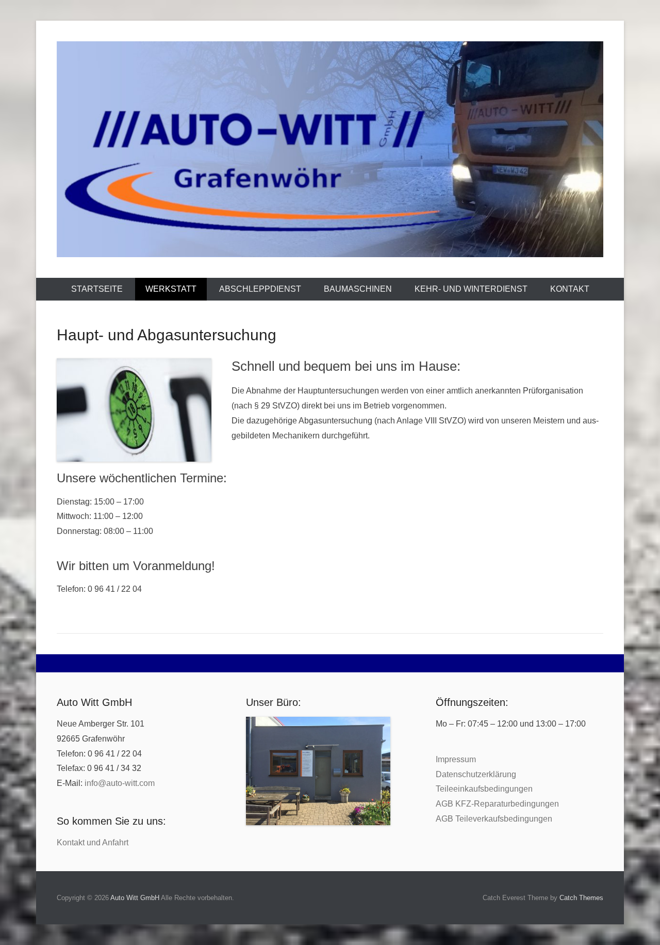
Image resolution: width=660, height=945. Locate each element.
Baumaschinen (358, 289)
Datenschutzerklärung (476, 774)
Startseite (97, 289)
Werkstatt (170, 289)
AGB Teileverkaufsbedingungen (494, 818)
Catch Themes (581, 898)
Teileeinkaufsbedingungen (484, 788)
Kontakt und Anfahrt (92, 842)
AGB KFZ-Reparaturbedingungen (497, 803)
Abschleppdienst (260, 289)
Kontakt (569, 289)
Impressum (456, 759)
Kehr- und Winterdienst (471, 289)
